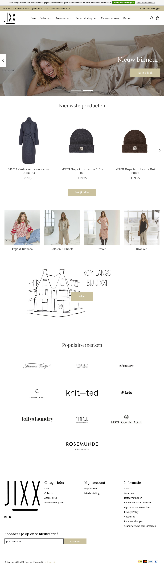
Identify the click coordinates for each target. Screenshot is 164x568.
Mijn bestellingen (93, 493)
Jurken (102, 249)
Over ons (129, 493)
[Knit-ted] (82, 393)
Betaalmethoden (133, 497)
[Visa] (150, 562)
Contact (128, 488)
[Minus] (82, 420)
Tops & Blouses (22, 249)
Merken (127, 18)
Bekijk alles (82, 192)
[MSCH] (127, 420)
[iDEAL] (140, 562)
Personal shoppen (86, 18)
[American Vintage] (38, 366)
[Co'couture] (127, 366)
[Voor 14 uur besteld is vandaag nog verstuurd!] (9, 18)
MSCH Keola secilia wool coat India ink (28, 171)
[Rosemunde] (82, 446)
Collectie (48, 493)
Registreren (90, 488)
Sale (33, 18)
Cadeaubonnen (110, 18)
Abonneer (75, 541)
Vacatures (129, 516)
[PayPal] (156, 562)
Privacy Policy (131, 511)
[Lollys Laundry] (38, 420)
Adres (82, 296)
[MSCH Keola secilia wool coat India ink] (28, 140)
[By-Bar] (82, 366)
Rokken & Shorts (62, 249)
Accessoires (50, 497)
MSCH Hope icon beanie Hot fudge (135, 171)
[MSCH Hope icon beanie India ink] (82, 140)
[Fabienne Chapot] (38, 393)
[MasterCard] (145, 562)
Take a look (145, 73)
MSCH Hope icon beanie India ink (82, 171)
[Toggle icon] (151, 18)
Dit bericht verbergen (124, 3)
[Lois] (127, 393)
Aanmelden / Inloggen (150, 8)
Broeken (142, 249)
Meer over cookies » (146, 3)
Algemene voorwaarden (137, 507)
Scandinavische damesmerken (140, 525)
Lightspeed (50, 562)
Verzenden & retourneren (138, 502)
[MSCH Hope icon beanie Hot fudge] (135, 140)
